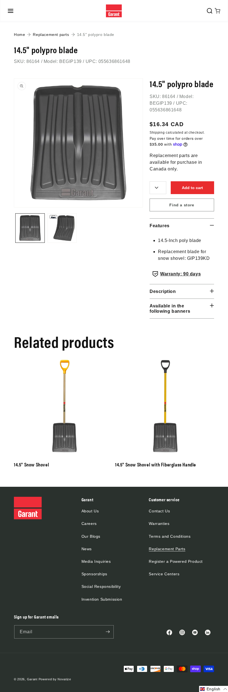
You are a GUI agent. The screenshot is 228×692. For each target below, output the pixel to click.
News (86, 549)
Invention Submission (101, 599)
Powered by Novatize (55, 679)
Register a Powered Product (176, 561)
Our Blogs (90, 536)
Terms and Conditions (169, 536)
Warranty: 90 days (180, 274)
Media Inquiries (96, 561)
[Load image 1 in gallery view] (30, 228)
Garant (32, 679)
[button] (10, 11)
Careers (89, 523)
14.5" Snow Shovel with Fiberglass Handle (155, 464)
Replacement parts (51, 34)
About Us (90, 511)
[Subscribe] (107, 632)
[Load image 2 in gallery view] (62, 228)
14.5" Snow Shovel (31, 464)
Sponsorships (94, 574)
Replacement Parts (167, 549)
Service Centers (164, 574)
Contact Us (159, 511)
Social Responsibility (101, 586)
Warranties (159, 523)
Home (19, 34)
